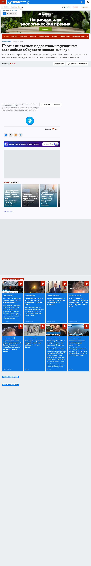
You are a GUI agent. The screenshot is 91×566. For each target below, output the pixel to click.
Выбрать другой (11, 13)
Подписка (85, 7)
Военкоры (33, 36)
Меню (3, 2)
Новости (14, 36)
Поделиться (60, 63)
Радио (67, 7)
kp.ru (13, 64)
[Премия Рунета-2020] (28, 2)
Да (4, 13)
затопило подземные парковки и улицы (34, 301)
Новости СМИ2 (8, 211)
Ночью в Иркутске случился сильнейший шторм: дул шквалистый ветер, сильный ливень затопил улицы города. (34, 311)
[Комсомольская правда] (16, 2)
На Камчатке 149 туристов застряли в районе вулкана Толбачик (12, 300)
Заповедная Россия (78, 36)
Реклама (75, 7)
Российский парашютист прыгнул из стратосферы (77, 343)
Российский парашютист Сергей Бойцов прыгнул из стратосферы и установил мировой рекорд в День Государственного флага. (78, 351)
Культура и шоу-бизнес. (74, 295)
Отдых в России (64, 36)
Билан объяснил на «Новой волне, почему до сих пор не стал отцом (12, 346)
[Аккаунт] (88, 2)
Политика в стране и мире (53, 295)
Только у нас (23, 36)
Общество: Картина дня (31, 338)
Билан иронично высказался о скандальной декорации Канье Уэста (78, 302)
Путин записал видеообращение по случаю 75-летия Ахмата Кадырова (56, 301)
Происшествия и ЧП (6, 41)
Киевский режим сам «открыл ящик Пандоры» (56, 343)
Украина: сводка (44, 36)
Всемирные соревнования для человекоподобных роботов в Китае (34, 344)
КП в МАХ (54, 36)
